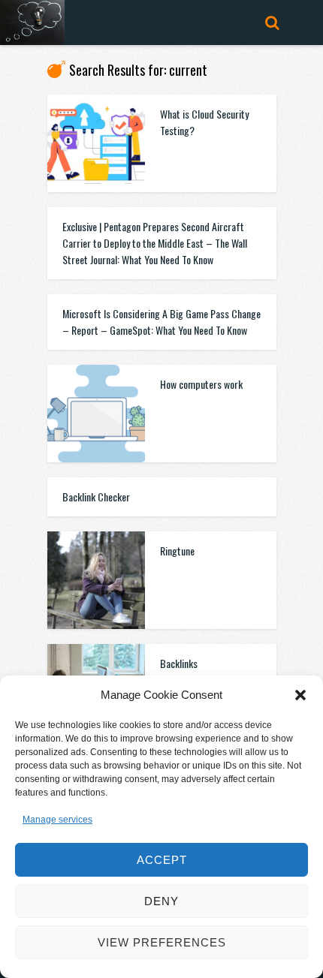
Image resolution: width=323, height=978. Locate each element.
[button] (300, 695)
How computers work (201, 384)
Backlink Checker (96, 496)
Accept (162, 859)
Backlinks (179, 663)
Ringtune (177, 550)
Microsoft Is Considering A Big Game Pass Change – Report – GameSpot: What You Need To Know (161, 321)
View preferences (162, 942)
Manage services (57, 819)
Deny (161, 901)
